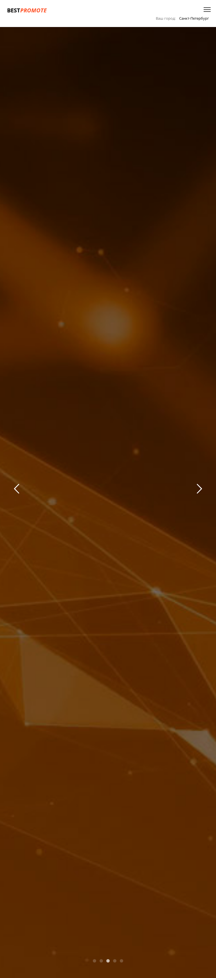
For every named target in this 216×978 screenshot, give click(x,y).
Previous (17, 489)
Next (198, 489)
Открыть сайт (107, 505)
